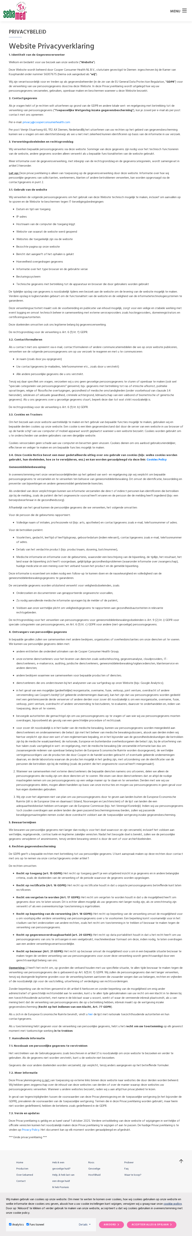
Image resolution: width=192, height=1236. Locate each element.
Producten (22, 1169)
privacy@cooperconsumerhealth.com (46, 122)
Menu (175, 11)
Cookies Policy (157, 459)
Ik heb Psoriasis (60, 1187)
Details (86, 1224)
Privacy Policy (30, 1129)
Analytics (18, 1225)
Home (19, 1162)
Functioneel (37, 1225)
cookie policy (173, 1204)
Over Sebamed (24, 1175)
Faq (126, 1169)
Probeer (129, 1162)
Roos (91, 1162)
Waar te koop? (132, 1175)
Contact (21, 1181)
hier (90, 1014)
